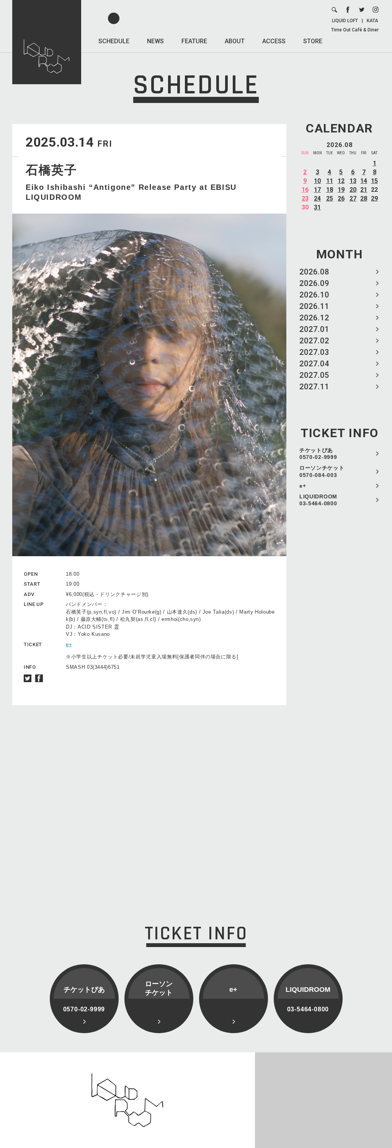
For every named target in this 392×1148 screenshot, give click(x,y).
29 (374, 198)
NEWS (155, 41)
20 (353, 189)
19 (341, 189)
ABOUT (235, 41)
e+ (302, 486)
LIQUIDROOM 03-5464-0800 (318, 499)
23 (305, 198)
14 (363, 181)
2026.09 (314, 283)
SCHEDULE (113, 41)
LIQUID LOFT (345, 20)
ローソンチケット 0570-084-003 (322, 471)
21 (363, 189)
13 (353, 181)
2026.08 (314, 272)
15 (374, 181)
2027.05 (314, 375)
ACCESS (274, 41)
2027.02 (314, 341)
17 (317, 189)
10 (317, 181)
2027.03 (314, 352)
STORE (312, 41)
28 (363, 198)
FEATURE (194, 41)
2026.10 (314, 295)
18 (329, 189)
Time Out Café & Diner (355, 30)
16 (305, 189)
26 (341, 198)
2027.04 (314, 363)
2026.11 (314, 306)
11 (329, 181)
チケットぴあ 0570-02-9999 (318, 453)
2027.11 (314, 386)
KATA (372, 20)
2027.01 (314, 329)
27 (353, 198)
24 (317, 198)
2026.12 (314, 318)
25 (329, 198)
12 (341, 181)
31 (317, 207)
